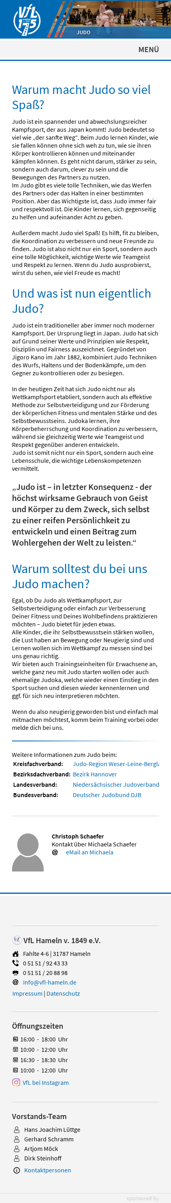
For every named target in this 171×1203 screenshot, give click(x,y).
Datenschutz (63, 993)
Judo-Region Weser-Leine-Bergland (120, 764)
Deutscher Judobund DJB (107, 795)
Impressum (27, 993)
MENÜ (148, 49)
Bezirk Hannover (95, 774)
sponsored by (142, 1198)
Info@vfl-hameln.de (49, 982)
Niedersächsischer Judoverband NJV (122, 784)
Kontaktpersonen (47, 1170)
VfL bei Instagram (46, 1082)
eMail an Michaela (89, 852)
